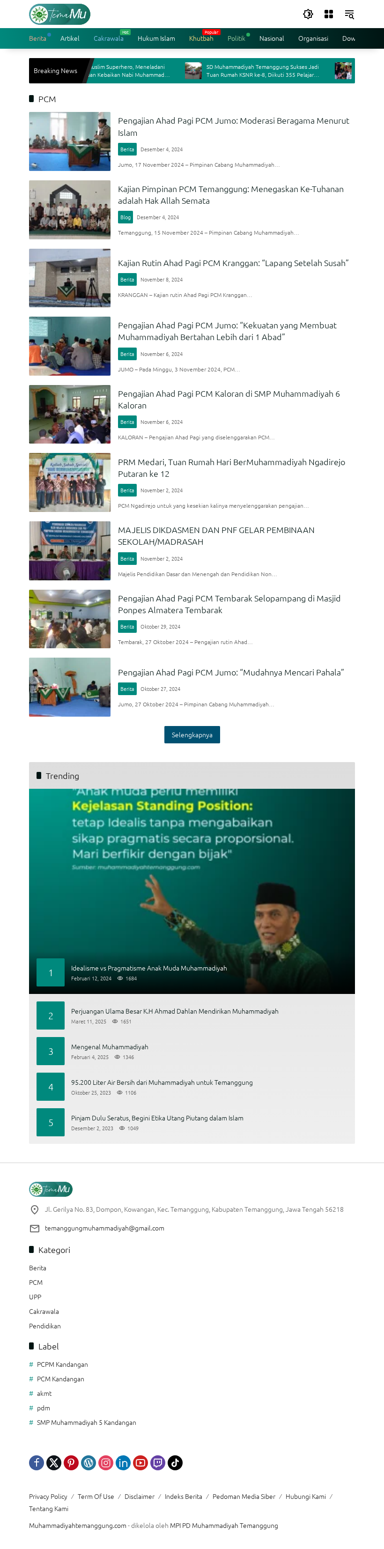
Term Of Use (96, 1496)
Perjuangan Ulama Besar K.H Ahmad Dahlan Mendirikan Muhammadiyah (175, 1011)
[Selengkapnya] (192, 1189)
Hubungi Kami (306, 1496)
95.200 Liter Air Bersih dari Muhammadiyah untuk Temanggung (162, 1082)
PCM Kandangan (60, 1378)
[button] (308, 14)
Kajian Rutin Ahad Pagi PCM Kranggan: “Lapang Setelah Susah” (233, 262)
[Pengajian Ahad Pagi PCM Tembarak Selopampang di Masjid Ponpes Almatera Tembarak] (70, 619)
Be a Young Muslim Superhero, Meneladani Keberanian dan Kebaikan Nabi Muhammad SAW (89, 71)
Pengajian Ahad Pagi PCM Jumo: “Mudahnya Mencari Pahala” (231, 672)
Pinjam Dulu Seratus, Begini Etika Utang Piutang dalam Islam (157, 1117)
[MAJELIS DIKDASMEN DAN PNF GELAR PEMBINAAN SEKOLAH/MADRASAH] (70, 550)
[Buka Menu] (328, 14)
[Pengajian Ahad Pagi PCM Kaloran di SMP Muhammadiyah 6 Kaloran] (70, 414)
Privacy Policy (48, 1496)
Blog (125, 217)
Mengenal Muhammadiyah (109, 1046)
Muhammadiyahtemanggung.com (77, 1525)
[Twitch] (157, 1462)
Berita (127, 149)
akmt (44, 1393)
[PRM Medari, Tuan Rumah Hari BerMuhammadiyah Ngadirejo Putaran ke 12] (70, 482)
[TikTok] (175, 1462)
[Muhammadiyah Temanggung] (59, 13)
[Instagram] (105, 1462)
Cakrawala (44, 1311)
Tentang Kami (48, 1508)
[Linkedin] (123, 1462)
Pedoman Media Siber (244, 1496)
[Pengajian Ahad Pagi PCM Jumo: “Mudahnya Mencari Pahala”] (70, 687)
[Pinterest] (71, 1462)
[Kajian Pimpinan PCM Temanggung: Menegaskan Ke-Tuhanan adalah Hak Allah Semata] (70, 209)
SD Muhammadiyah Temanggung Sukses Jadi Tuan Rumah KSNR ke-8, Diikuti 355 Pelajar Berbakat (241, 71)
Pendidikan (45, 1325)
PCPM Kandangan (62, 1364)
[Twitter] (53, 1462)
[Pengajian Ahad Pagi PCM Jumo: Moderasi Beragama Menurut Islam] (70, 141)
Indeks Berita (183, 1496)
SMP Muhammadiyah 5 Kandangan (86, 1422)
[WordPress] (88, 1462)
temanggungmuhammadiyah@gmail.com (104, 1227)
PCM (36, 1282)
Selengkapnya (192, 734)
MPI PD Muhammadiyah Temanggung (224, 1525)
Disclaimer (140, 1496)
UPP (35, 1296)
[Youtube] (140, 1462)
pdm (43, 1407)
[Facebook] (36, 1462)
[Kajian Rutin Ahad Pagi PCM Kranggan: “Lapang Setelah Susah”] (70, 278)
